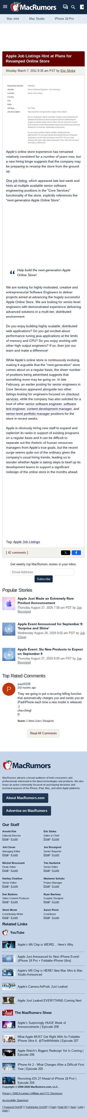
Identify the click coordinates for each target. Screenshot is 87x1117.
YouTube (17, 932)
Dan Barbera (9, 894)
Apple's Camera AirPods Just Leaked (43, 986)
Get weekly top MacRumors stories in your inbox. (43, 564)
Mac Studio (37, 18)
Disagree (48, 720)
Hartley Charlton (12, 878)
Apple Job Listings (26, 542)
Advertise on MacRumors (26, 811)
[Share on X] (65, 552)
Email (5, 839)
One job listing (16, 181)
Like (38, 720)
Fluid (53, 1107)
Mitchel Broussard (13, 863)
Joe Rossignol (52, 847)
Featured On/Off (13, 1107)
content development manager (49, 409)
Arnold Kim (9, 831)
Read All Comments (43, 733)
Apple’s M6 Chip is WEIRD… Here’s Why (45, 944)
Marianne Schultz (54, 878)
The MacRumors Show (33, 1013)
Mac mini (13, 18)
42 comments (17, 552)
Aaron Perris (51, 909)
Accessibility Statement (15, 1100)
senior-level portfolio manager (28, 413)
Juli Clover (8, 847)
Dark (5, 1110)
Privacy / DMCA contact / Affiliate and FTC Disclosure (32, 1093)
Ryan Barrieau (52, 894)
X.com (14, 839)
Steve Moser (9, 909)
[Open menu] (5, 7)
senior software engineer (44, 404)
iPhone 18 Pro (64, 18)
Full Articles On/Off (36, 1107)
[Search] (75, 7)
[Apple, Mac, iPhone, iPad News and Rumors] (33, 12)
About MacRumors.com (25, 798)
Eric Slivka (68, 70)
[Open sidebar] (82, 7)
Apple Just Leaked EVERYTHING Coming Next (50, 1000)
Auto (73, 1107)
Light (80, 1107)
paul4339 (24, 684)
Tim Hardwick (52, 863)
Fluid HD (63, 1107)
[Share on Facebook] (76, 552)
